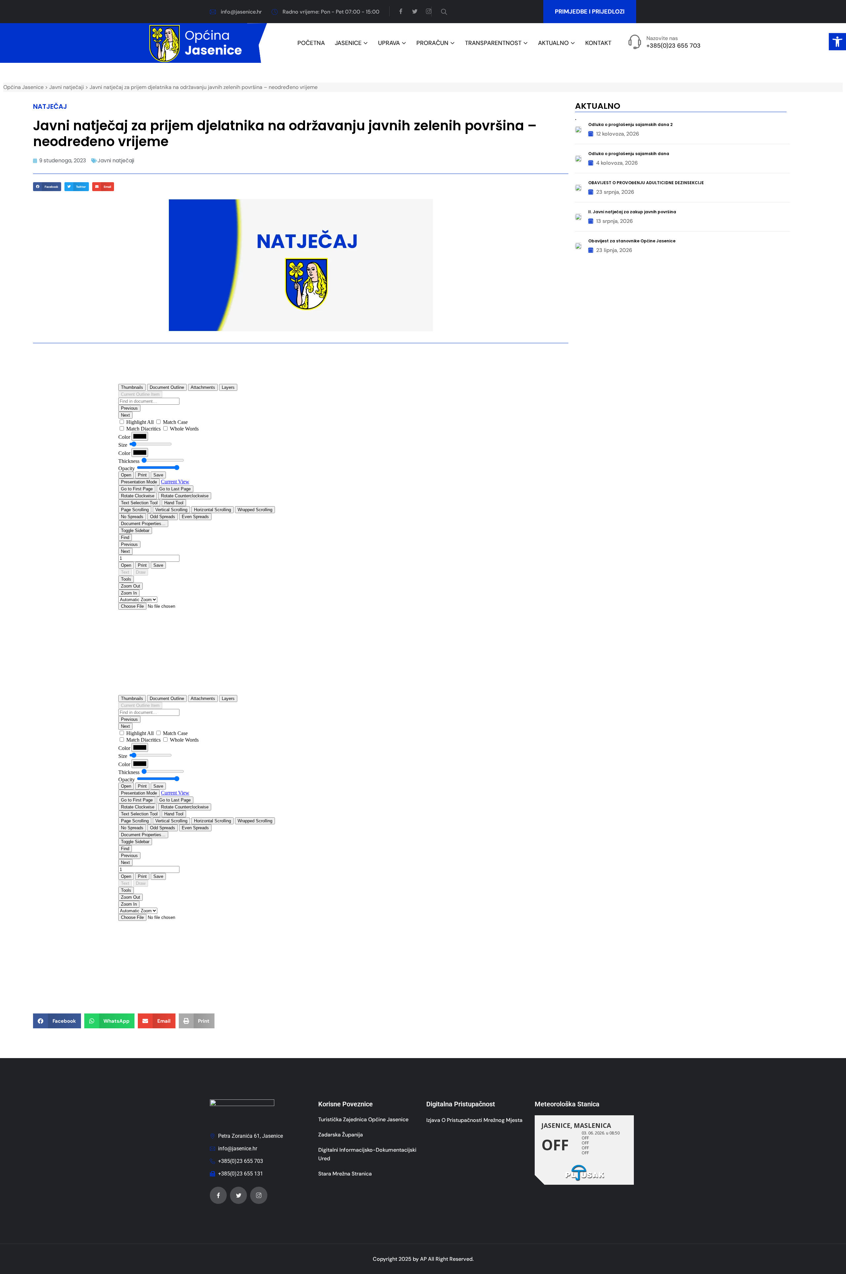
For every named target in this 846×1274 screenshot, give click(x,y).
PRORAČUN (432, 43)
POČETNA (311, 43)
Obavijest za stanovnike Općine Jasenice (631, 241)
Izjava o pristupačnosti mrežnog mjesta (474, 1120)
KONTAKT (598, 43)
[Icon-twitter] (238, 1195)
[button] (837, 41)
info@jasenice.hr (241, 11)
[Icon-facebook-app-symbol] (218, 1195)
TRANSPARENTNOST (493, 43)
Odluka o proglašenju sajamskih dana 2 (630, 124)
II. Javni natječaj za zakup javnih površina (632, 212)
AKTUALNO (553, 43)
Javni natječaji (115, 160)
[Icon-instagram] (258, 1195)
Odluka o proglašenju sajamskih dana (628, 153)
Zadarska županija (340, 1134)
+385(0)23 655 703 (673, 46)
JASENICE (348, 43)
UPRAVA (389, 43)
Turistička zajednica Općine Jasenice (363, 1119)
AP (423, 1258)
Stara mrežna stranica (345, 1173)
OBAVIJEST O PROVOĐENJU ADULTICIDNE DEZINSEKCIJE (646, 182)
